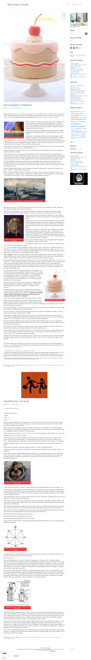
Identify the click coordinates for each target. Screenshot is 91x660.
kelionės (85, 119)
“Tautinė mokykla (31, 350)
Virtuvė (80, 4)
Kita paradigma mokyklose (18, 104)
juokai (85, 117)
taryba (81, 133)
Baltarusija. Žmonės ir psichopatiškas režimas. (77, 91)
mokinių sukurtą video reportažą (28, 433)
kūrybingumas (33, 365)
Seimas (79, 131)
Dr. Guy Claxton (8, 247)
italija (79, 117)
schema (74, 131)
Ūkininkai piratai (73, 72)
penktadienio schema (76, 124)
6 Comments (12, 366)
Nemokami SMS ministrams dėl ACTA (78, 74)
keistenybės (78, 119)
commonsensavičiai (58, 249)
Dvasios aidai (73, 63)
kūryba (28, 365)
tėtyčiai (60, 365)
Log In (4, 657)
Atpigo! (71, 67)
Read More (72, 649)
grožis (80, 115)
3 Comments (12, 638)
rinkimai (77, 128)
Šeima (15, 365)
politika (11, 365)
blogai (77, 113)
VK (17, 358)
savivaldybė (83, 129)
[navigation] (45, 656)
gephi (77, 115)
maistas (82, 121)
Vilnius (84, 135)
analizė (76, 111)
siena (83, 131)
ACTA (72, 111)
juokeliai (73, 119)
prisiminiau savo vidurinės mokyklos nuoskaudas (46, 117)
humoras (84, 115)
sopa (86, 131)
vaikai (63, 365)
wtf (81, 137)
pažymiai (44, 637)
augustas (84, 111)
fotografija (73, 115)
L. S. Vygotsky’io (59, 260)
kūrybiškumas (33, 637)
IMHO (59, 161)
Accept (66, 649)
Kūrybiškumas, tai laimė (16, 401)
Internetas (74, 117)
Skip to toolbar (3, 652)
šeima (84, 137)
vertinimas (58, 637)
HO (20, 163)
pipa (78, 126)
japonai (82, 117)
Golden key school (37, 260)
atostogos (80, 111)
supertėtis (51, 365)
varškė (80, 135)
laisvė (75, 121)
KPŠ (72, 121)
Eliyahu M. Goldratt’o (13, 249)
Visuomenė (74, 4)
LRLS (78, 121)
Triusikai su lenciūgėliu (75, 68)
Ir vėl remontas (73, 71)
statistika (72, 133)
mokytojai (42, 365)
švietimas (56, 365)
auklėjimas (24, 365)
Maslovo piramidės (50, 321)
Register (4, 658)
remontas (73, 128)
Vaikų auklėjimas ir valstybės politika (78, 76)
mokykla (38, 365)
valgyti (76, 135)
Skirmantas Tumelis (18, 4)
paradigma (47, 365)
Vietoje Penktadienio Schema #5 (77, 64)
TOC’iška (37, 272)
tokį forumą (19, 114)
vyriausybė (6, 366)
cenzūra (81, 113)
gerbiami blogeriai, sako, (10, 333)
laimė (37, 637)
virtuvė (73, 137)
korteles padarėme (8, 117)
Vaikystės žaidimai (74, 66)
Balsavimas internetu (79, 103)
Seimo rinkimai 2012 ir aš (75, 70)
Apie (69, 4)
